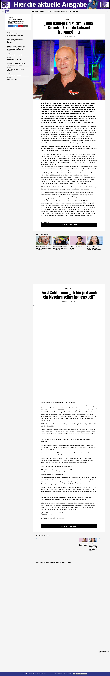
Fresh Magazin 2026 (59, 11)
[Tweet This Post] (15, 26)
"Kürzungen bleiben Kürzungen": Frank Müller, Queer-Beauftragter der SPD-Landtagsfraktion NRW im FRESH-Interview (16, 48)
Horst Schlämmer (53, 518)
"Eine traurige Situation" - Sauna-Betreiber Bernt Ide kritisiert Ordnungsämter (16, 21)
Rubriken (34, 11)
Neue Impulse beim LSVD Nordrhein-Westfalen (15, 70)
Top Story (61, 518)
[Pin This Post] (20, 26)
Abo (69, 11)
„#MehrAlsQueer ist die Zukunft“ (15, 59)
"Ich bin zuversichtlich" (12, 79)
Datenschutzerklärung (81, 673)
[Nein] (108, 674)
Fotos (49, 11)
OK (74, 673)
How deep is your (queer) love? (14, 75)
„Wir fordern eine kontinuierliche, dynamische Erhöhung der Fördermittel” (15, 41)
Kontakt (75, 11)
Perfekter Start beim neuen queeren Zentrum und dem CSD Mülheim (16, 64)
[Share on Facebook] (10, 26)
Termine (42, 11)
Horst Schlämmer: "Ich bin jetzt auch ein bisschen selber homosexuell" (16, 34)
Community (10, 17)
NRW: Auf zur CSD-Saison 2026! (14, 55)
